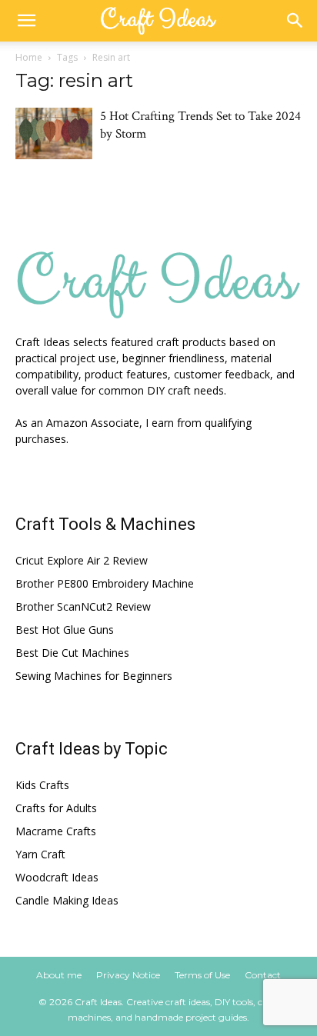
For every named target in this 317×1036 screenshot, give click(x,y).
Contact (263, 975)
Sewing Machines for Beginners (93, 675)
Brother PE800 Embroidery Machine (104, 583)
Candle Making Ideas (66, 900)
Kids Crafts (42, 785)
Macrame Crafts (55, 831)
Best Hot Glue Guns (64, 629)
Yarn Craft (40, 854)
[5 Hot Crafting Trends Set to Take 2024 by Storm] (53, 133)
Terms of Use (202, 975)
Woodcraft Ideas (56, 877)
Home (28, 57)
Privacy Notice (128, 975)
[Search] (295, 21)
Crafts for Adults (56, 808)
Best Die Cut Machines (72, 652)
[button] (26, 21)
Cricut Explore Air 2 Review (81, 560)
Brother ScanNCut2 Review (83, 606)
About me (59, 975)
